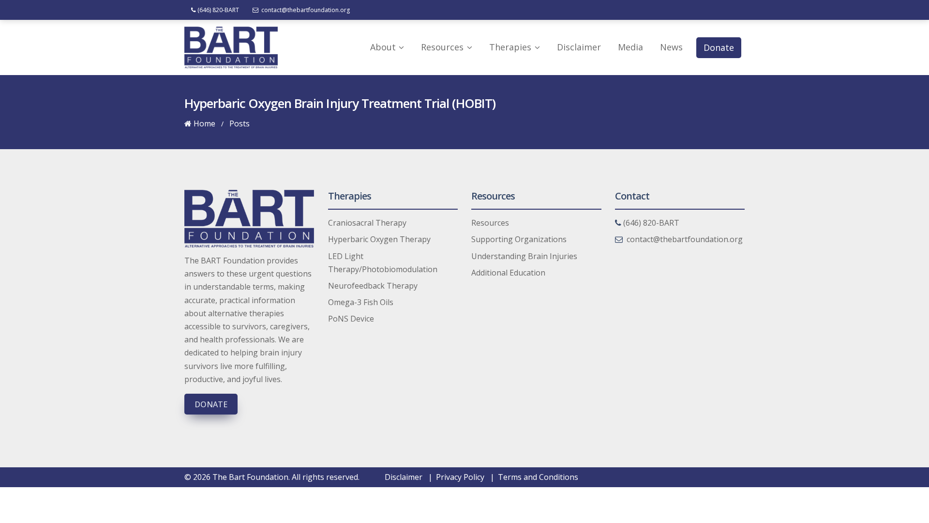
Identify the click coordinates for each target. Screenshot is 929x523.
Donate (211, 404)
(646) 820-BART (217, 10)
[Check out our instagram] (739, 9)
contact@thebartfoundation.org (304, 10)
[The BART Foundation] (231, 47)
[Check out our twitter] (707, 9)
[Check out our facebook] (697, 9)
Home (203, 123)
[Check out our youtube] (729, 9)
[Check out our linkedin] (718, 9)
